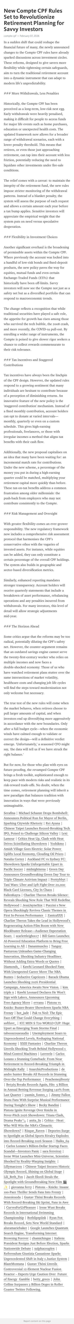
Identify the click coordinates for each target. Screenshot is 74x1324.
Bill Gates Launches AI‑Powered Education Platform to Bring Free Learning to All (37, 941)
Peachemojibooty (57, 1079)
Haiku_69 (62, 1141)
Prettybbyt (58, 879)
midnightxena (36, 869)
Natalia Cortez (14, 859)
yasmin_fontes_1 (36, 1095)
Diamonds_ (11, 967)
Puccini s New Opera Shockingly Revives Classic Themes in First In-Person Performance (35, 910)
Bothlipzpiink (36, 1218)
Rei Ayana (53, 823)
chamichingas (41, 1238)
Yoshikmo (57, 844)
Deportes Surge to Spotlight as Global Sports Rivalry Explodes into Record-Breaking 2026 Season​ (37, 1136)
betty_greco (41, 1279)
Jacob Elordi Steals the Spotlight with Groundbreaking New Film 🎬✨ (35, 1182)
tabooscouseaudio (16, 1033)
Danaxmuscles (38, 946)
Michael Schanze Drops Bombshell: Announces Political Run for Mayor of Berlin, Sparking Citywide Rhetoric (36, 818)
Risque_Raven (35, 1131)
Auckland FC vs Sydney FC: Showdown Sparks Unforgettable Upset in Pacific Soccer (35, 864)
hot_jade (23, 1013)
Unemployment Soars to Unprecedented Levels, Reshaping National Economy (35, 1038)
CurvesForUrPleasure (21, 1207)
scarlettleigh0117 (27, 936)
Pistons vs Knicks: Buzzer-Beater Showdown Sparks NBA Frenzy (37, 1008)
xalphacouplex (44, 1248)
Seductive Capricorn (31, 977)
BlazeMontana (14, 1264)
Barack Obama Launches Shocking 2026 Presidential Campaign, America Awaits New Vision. (37, 982)
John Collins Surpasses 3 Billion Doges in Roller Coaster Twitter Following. (34, 1284)
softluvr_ (10, 1023)
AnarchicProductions (43, 1069)
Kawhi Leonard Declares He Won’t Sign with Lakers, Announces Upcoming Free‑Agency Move (35, 997)
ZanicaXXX (55, 915)
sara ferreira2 (52, 1151)
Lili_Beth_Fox (13, 1177)
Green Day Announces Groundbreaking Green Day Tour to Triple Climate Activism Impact (37, 874)
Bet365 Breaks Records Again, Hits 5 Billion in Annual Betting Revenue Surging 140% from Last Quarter (37, 1090)
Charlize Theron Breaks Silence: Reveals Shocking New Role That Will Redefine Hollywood (37, 900)
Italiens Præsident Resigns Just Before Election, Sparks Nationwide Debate (37, 1243)
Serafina (9, 813)
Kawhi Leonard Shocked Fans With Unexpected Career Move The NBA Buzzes (34, 972)
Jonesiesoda (12, 1197)
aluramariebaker (15, 1228)
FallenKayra (12, 895)
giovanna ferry (21, 1187)
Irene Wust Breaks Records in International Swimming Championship (35, 1212)
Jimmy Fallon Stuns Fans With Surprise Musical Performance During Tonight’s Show (37, 1100)
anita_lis (35, 1120)
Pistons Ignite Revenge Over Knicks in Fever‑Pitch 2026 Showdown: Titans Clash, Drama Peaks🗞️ (34, 1115)
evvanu (39, 1003)
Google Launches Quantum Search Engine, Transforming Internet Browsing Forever (36, 1233)
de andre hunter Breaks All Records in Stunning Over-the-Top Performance (35, 1074)
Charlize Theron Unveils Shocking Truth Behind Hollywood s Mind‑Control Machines (36, 1048)
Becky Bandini (49, 1105)
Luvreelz (46, 1054)
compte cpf (10, 35)
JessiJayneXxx (32, 905)
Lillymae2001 (13, 1167)
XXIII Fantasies (30, 1043)
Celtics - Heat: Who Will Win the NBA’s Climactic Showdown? (34, 1125)
